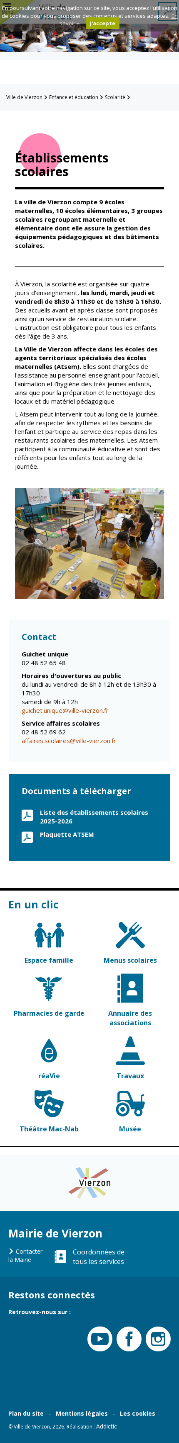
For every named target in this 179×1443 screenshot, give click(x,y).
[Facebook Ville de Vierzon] (127, 1339)
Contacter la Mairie (25, 1255)
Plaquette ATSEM (67, 834)
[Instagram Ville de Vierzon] (156, 1339)
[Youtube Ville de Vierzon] (97, 1339)
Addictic (106, 1426)
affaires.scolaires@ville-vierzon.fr (69, 740)
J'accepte (102, 23)
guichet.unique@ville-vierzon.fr (65, 710)
